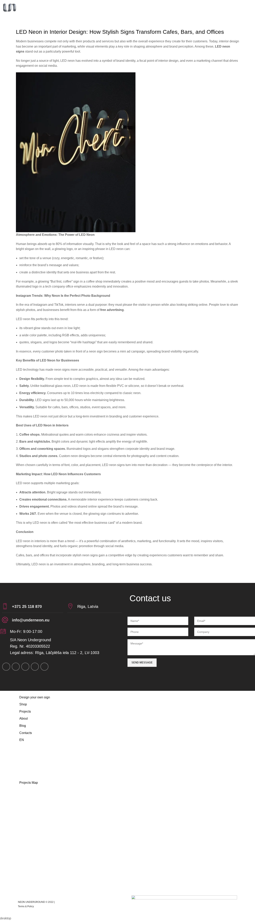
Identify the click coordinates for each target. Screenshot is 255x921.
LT (24, 768)
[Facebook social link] (6, 667)
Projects (25, 711)
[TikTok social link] (35, 667)
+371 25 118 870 (27, 606)
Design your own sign (34, 697)
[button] (127, 791)
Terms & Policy (26, 906)
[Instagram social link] (16, 667)
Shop (23, 704)
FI (24, 761)
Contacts (25, 733)
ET (25, 754)
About (23, 718)
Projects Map (28, 782)
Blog (22, 725)
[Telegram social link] (44, 667)
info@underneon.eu (30, 620)
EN (21, 740)
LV (24, 775)
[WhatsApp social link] (25, 667)
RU (25, 747)
